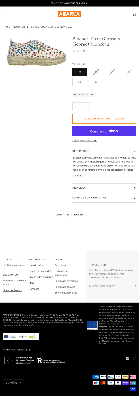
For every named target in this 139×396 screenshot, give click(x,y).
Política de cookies (64, 286)
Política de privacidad (66, 280)
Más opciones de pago (84, 140)
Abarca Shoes (15, 349)
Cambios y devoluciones (89, 197)
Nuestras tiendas (12, 290)
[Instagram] (134, 358)
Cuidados (79, 188)
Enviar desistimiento (65, 292)
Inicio (7, 26)
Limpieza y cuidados (40, 270)
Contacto (34, 288)
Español (12, 382)
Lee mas (77, 175)
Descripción (81, 151)
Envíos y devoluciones (41, 276)
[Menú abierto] (8, 14)
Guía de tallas (83, 94)
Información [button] (37, 259)
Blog (31, 282)
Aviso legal (60, 265)
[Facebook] (127, 358)
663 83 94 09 (10, 274)
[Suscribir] (131, 286)
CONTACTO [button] (10, 259)
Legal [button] (58, 259)
